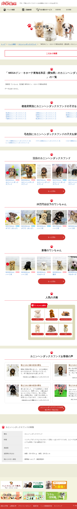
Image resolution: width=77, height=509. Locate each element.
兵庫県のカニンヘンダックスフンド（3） (46, 113)
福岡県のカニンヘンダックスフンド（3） (16, 115)
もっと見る (51, 191)
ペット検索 (12, 44)
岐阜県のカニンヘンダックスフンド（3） (46, 115)
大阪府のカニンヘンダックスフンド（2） (46, 117)
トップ (3, 44)
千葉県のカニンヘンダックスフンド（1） (16, 118)
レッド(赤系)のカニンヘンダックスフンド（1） (18, 142)
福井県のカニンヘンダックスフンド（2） (16, 117)
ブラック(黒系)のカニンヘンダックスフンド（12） (19, 141)
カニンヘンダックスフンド (27, 44)
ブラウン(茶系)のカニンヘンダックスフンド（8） (48, 141)
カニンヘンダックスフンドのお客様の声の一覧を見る (51, 409)
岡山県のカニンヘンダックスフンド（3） (16, 113)
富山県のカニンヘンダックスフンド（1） (46, 118)
